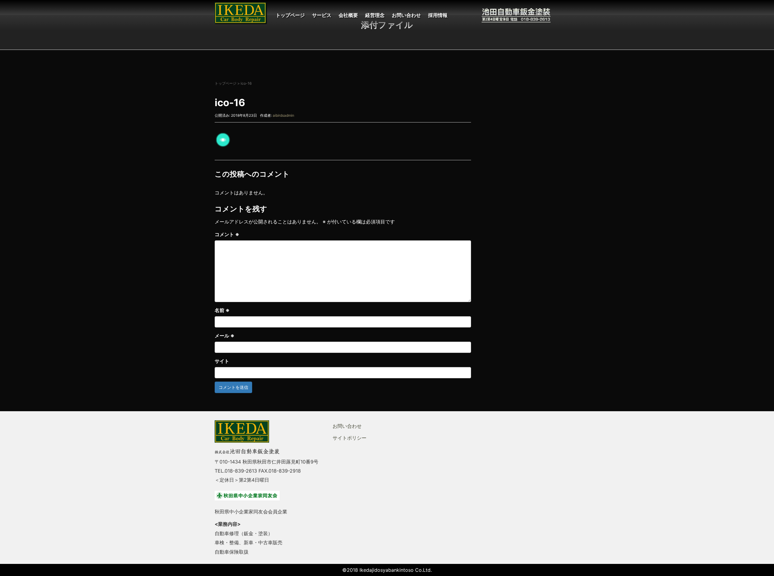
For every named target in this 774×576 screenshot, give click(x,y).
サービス (321, 15)
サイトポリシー (349, 438)
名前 (222, 310)
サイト (222, 361)
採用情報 (437, 15)
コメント (227, 234)
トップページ (290, 15)
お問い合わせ (406, 15)
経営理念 (375, 15)
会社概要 (348, 15)
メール (224, 336)
